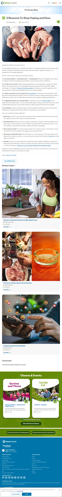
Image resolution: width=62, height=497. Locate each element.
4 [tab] (27, 419)
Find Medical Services (7, 458)
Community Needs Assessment (39, 462)
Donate (33, 463)
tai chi (51, 136)
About (33, 456)
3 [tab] (25, 419)
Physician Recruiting (36, 469)
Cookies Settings (16, 494)
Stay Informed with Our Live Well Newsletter (18, 432)
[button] (2, 399)
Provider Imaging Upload (8, 472)
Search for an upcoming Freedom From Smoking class (34, 145)
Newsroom (34, 465)
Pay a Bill (4, 463)
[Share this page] (58, 21)
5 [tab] (29, 419)
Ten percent (32, 93)
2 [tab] (24, 419)
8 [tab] (34, 419)
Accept (26, 494)
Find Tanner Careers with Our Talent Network (44, 432)
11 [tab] (39, 419)
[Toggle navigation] (60, 2)
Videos (33, 471)
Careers (33, 458)
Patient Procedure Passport (8, 462)
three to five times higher (25, 88)
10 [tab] (38, 419)
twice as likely (46, 101)
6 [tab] (31, 419)
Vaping (8, 155)
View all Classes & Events (31, 423)
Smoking (13, 155)
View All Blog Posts (9, 161)
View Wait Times (5, 467)
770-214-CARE (12, 451)
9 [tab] (36, 419)
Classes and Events (36, 460)
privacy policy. (20, 491)
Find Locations (5, 456)
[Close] (59, 490)
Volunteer (34, 472)
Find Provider (5, 460)
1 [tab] (22, 419)
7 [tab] (32, 419)
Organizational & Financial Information (40, 467)
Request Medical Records (8, 465)
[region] (31, 492)
